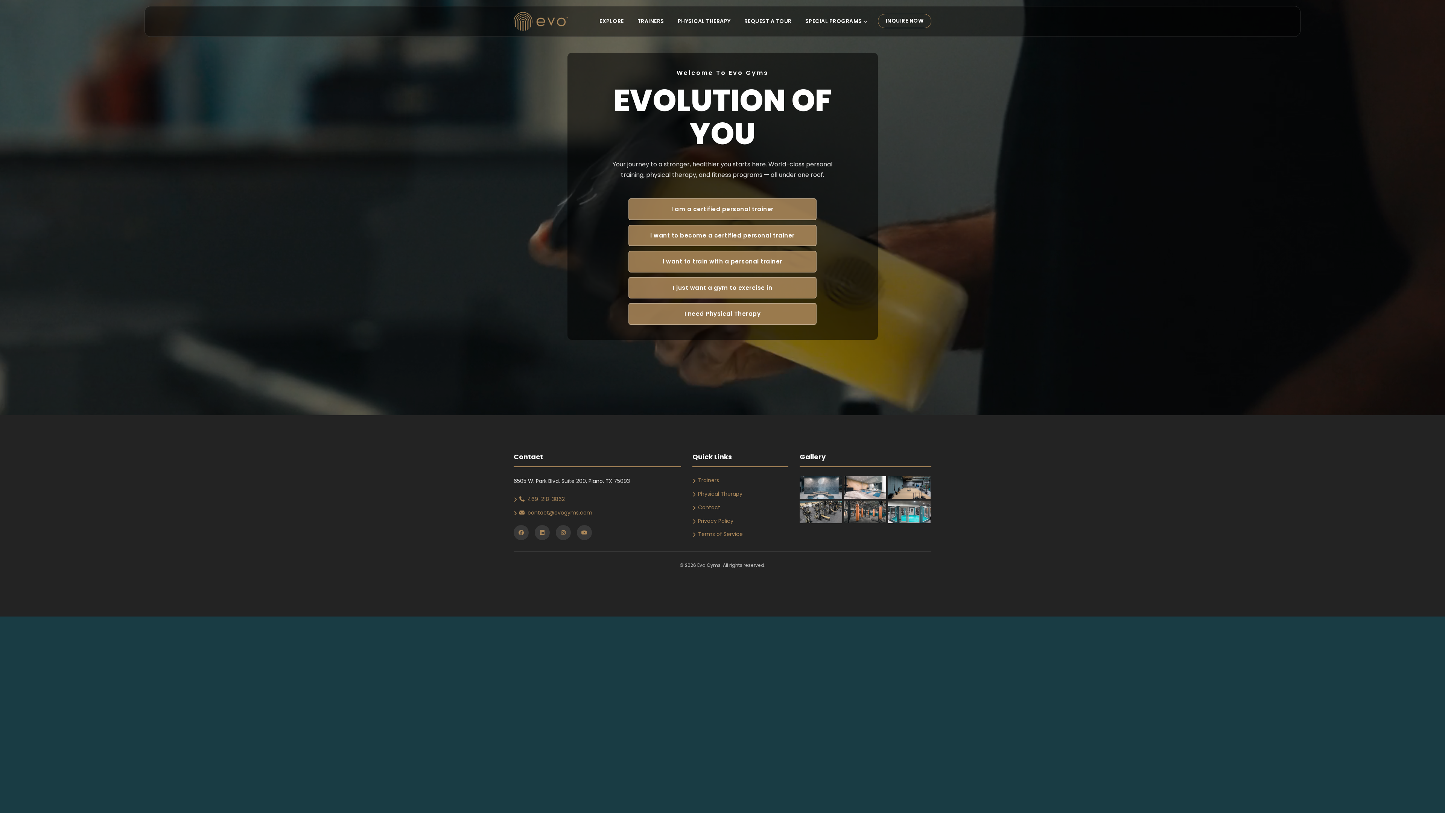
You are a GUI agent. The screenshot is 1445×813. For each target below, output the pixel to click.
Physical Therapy (704, 21)
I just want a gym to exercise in (722, 288)
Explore (611, 21)
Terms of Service (720, 534)
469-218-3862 (546, 499)
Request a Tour (768, 21)
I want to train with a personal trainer (722, 261)
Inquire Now (905, 20)
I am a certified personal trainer (722, 209)
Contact (709, 507)
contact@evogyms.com (560, 512)
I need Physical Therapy (722, 314)
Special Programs (834, 21)
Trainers (650, 21)
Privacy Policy (715, 521)
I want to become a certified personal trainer (722, 235)
